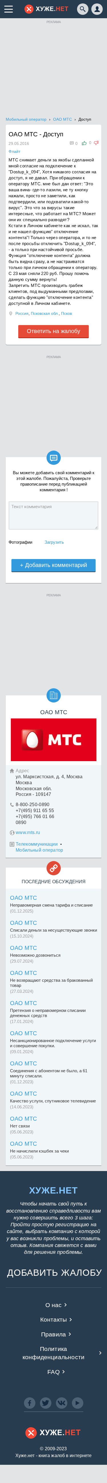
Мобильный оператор (39, 850)
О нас (53, 1305)
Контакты (53, 1319)
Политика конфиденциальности (53, 1353)
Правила (53, 1334)
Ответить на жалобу (53, 331)
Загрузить (54, 542)
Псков (66, 313)
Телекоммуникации (37, 844)
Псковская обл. (45, 313)
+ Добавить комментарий (53, 565)
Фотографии (20, 542)
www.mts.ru (28, 832)
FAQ (53, 1372)
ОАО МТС (23, 898)
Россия (22, 313)
